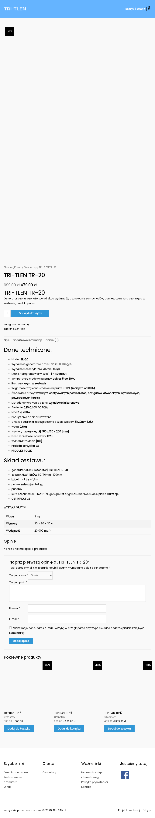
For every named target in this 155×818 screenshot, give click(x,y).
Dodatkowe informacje (27, 340)
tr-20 (13, 328)
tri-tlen (21, 328)
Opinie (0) (52, 340)
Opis (6, 340)
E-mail (14, 619)
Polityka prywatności (94, 782)
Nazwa (14, 608)
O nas (7, 787)
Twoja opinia (18, 582)
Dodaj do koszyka (30, 313)
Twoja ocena (18, 575)
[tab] (6, 340)
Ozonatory (30, 267)
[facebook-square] (126, 775)
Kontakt (86, 787)
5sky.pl (147, 810)
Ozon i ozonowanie (16, 772)
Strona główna (13, 267)
